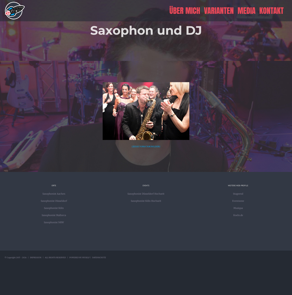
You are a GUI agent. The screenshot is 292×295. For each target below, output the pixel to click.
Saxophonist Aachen (53, 193)
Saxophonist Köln (54, 208)
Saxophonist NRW (54, 222)
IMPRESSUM (35, 257)
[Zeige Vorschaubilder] (146, 146)
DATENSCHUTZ (99, 257)
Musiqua (238, 208)
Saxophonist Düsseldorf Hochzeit (145, 193)
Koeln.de (238, 215)
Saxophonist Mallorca (54, 215)
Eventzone (238, 200)
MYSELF (86, 257)
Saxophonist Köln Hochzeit (146, 200)
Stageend (238, 193)
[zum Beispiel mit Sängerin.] (146, 111)
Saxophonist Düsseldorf (54, 200)
